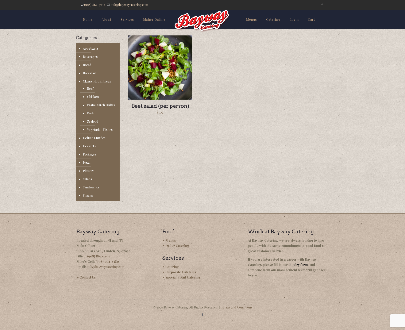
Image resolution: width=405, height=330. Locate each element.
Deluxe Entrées (94, 138)
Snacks (88, 195)
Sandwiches (91, 187)
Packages (89, 154)
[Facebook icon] (322, 5)
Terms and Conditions (236, 307)
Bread (87, 65)
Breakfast (90, 73)
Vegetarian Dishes (100, 129)
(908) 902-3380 (107, 261)
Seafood (92, 121)
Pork (90, 113)
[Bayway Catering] (202, 21)
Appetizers (91, 48)
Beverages (90, 56)
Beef (90, 88)
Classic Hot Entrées (97, 81)
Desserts (89, 146)
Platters (88, 171)
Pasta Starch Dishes (101, 105)
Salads (87, 179)
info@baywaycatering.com (129, 5)
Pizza (86, 162)
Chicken (93, 97)
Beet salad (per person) (160, 106)
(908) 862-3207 (94, 5)
